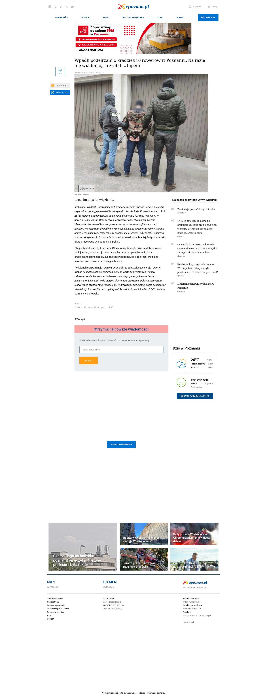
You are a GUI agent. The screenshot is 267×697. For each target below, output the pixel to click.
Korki (160, 17)
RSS (49, 615)
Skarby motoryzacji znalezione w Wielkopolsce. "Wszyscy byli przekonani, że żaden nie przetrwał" (197, 268)
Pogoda (85, 17)
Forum (180, 17)
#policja (80, 319)
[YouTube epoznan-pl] (72, 6)
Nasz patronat (53, 602)
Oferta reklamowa (55, 598)
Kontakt (210, 17)
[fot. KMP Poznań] (121, 133)
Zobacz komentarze (121, 444)
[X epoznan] (66, 6)
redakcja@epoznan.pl (112, 602)
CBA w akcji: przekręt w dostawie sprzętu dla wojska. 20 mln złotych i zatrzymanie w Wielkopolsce (197, 248)
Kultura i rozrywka (133, 17)
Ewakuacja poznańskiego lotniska (196, 209)
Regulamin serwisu (55, 612)
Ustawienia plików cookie (58, 608)
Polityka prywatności (56, 605)
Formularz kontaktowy (112, 608)
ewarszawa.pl (130, 693)
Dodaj (88, 360)
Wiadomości (61, 17)
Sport (106, 17)
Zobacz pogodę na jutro (195, 395)
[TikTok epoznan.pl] (61, 6)
